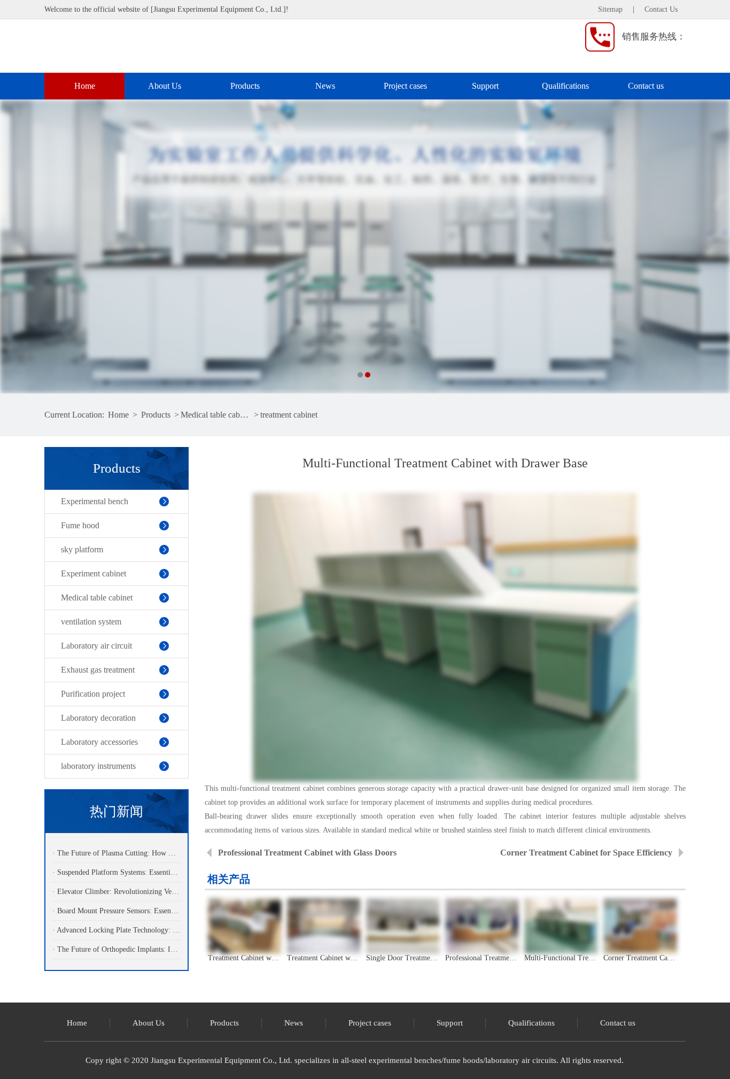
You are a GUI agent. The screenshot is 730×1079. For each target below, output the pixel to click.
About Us (164, 85)
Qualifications (565, 85)
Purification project (93, 693)
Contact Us (661, 9)
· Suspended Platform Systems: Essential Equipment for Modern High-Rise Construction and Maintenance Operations (116, 872)
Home (84, 85)
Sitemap (610, 9)
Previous (18, 246)
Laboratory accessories (99, 741)
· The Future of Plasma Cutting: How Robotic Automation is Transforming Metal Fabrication (116, 853)
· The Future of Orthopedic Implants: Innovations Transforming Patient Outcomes (116, 949)
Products (245, 85)
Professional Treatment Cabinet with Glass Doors (307, 852)
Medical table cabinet (216, 414)
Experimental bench (94, 501)
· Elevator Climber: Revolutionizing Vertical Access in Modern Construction (116, 892)
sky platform (82, 549)
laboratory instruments (98, 765)
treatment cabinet (288, 414)
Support (485, 85)
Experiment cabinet (93, 573)
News (325, 85)
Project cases (405, 85)
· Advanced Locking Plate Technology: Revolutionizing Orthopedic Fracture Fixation (116, 930)
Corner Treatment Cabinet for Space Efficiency (586, 852)
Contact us (646, 85)
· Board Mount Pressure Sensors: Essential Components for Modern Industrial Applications (116, 911)
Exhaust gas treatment (98, 669)
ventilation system (91, 621)
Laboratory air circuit (96, 645)
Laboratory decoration (98, 717)
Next (711, 246)
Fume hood (80, 525)
